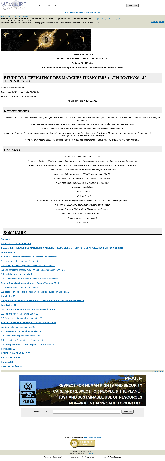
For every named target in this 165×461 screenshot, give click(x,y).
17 (40, 287)
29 (41, 318)
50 (54, 344)
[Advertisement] (82, 424)
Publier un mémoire (77, 12)
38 (39, 336)
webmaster (92, 453)
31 (33, 327)
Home (67, 12)
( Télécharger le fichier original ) (109, 19)
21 (67, 292)
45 (41, 340)
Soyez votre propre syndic (92, 437)
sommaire (154, 22)
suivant (161, 22)
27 (37, 314)
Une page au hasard (93, 12)
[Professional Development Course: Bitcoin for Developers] (46, 50)
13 (59, 279)
